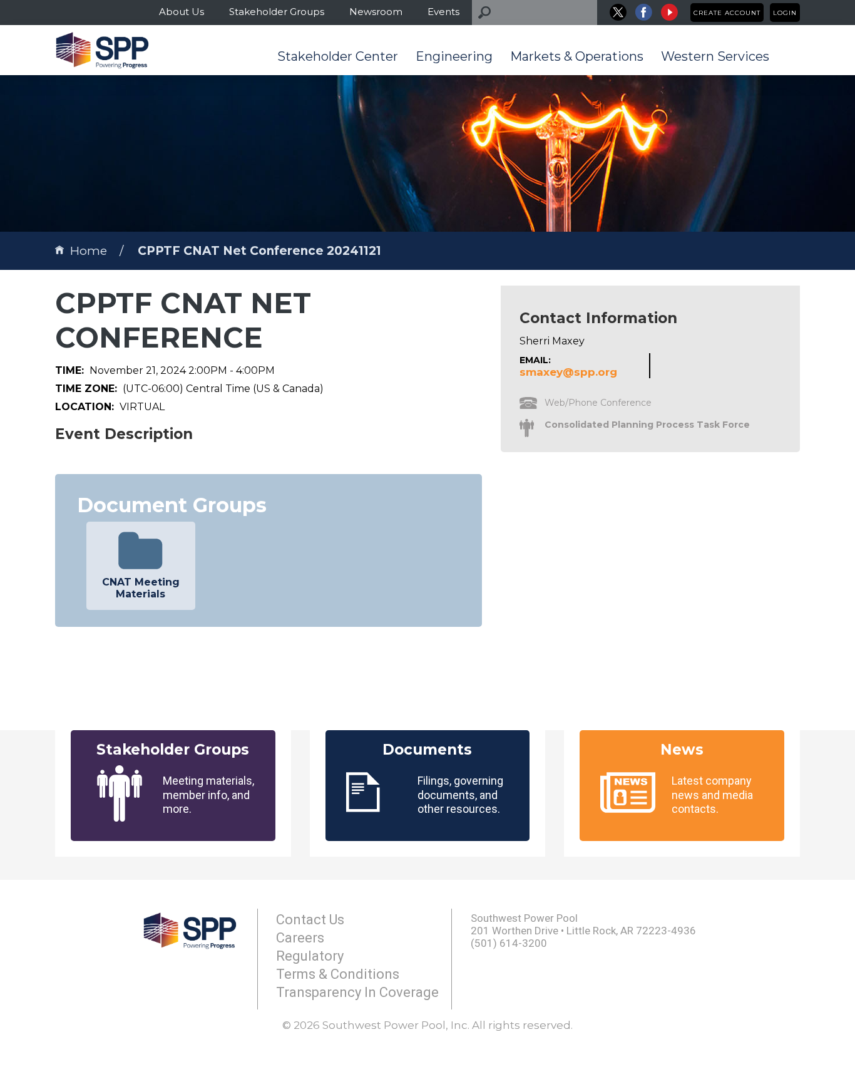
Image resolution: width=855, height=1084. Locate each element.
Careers (300, 938)
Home (88, 251)
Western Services (715, 56)
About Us (181, 12)
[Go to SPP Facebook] (643, 12)
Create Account (727, 13)
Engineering (454, 56)
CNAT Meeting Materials (141, 588)
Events (443, 12)
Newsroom (375, 12)
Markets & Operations (576, 56)
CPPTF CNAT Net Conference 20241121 (259, 251)
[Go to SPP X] (618, 12)
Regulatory (310, 956)
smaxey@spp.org (568, 372)
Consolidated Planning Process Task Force (647, 424)
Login (785, 13)
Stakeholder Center (337, 56)
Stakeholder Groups (276, 12)
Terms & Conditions (337, 974)
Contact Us (310, 919)
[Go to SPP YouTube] (669, 12)
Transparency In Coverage (357, 992)
